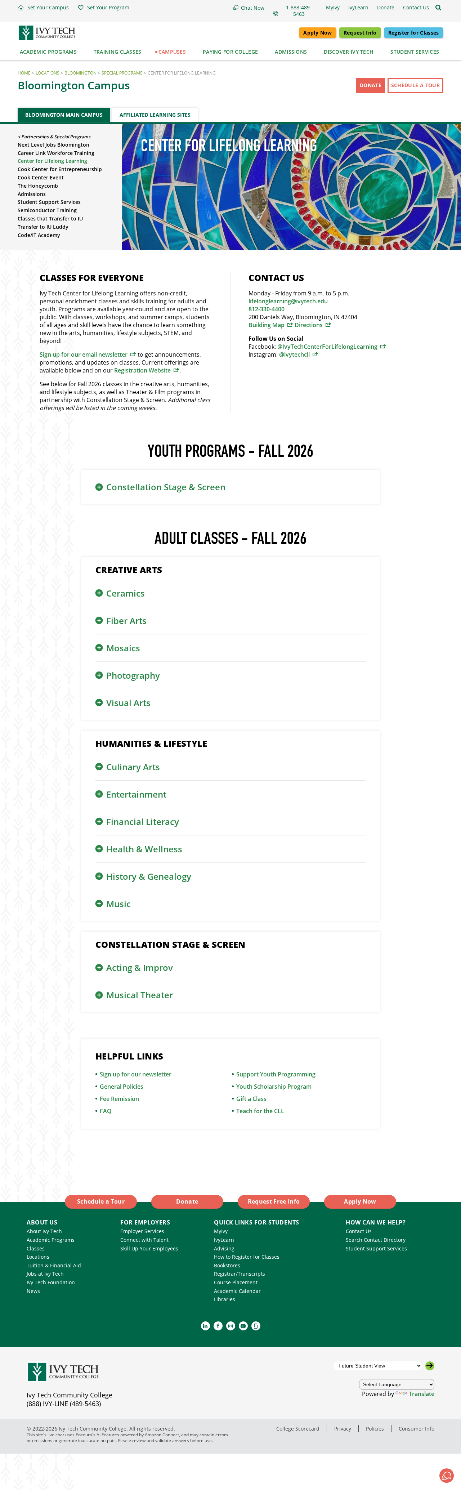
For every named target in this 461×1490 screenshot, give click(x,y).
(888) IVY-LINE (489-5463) (64, 1403)
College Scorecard (297, 1428)
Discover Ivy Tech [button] (348, 51)
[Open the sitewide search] (438, 7)
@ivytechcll (294, 354)
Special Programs (122, 73)
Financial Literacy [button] (142, 821)
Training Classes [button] (118, 51)
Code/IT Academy (39, 235)
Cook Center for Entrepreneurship (60, 169)
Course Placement (236, 1282)
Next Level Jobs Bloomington (53, 144)
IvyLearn (224, 1239)
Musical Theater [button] (139, 995)
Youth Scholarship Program (274, 1086)
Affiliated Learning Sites (155, 114)
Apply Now (317, 32)
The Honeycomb (38, 185)
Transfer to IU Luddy (43, 226)
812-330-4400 (267, 309)
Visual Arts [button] (128, 703)
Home (24, 73)
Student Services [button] (414, 51)
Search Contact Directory (376, 1239)
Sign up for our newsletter (135, 1074)
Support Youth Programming (275, 1074)
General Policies (121, 1086)
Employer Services (142, 1231)
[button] (43, 7)
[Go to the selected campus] (429, 1365)
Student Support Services (49, 201)
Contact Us (359, 1231)
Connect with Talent (144, 1239)
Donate (370, 85)
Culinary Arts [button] (133, 767)
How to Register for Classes (246, 1256)
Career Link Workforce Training (56, 153)
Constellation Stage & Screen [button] (165, 487)
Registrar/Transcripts (239, 1273)
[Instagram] (230, 1325)
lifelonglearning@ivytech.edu (288, 301)
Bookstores (227, 1265)
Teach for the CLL (260, 1111)
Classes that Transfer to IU (50, 218)
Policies (375, 1428)
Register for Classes (413, 32)
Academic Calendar (237, 1291)
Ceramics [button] (125, 593)
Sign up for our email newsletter (83, 354)
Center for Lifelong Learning (52, 160)
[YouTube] (243, 1325)
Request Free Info (274, 1201)
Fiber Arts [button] (126, 620)
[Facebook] (218, 1325)
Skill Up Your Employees (149, 1248)
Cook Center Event (41, 177)
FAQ (106, 1111)
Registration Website (142, 370)
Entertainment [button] (136, 794)
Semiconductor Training (47, 210)
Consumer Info (416, 1428)
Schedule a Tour (415, 85)
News (33, 1291)
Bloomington (80, 73)
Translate (421, 1394)
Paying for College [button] (230, 51)
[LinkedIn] (205, 1325)
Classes (36, 1248)
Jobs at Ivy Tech (45, 1273)
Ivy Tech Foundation (51, 1282)
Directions (309, 325)
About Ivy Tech (44, 1231)
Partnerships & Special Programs (55, 137)
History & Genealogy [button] (148, 876)
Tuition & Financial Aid (54, 1265)
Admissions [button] (291, 51)
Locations (47, 73)
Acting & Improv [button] (139, 967)
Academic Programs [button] (48, 51)
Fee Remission (119, 1099)
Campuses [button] (172, 51)
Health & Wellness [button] (144, 849)
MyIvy (221, 1231)
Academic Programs (51, 1239)
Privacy (342, 1428)
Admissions (32, 194)
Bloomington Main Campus (64, 114)
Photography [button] (133, 675)
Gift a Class (251, 1099)
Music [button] (118, 904)
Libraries (224, 1299)
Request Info (360, 32)
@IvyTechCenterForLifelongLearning (327, 347)
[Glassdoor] (255, 1325)
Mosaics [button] (123, 648)
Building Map (267, 325)
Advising (224, 1248)
